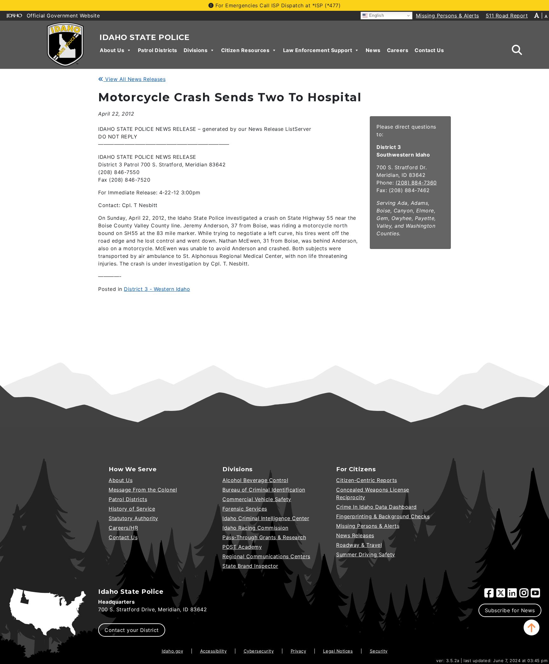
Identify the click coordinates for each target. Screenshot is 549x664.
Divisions (196, 50)
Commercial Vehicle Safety (256, 499)
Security (379, 651)
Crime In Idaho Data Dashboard (376, 507)
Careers (398, 50)
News (373, 50)
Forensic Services (244, 509)
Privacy (298, 651)
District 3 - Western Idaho (157, 289)
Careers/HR (123, 528)
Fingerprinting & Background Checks (383, 516)
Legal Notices (338, 651)
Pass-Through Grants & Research (264, 537)
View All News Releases (135, 79)
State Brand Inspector (250, 566)
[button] (531, 627)
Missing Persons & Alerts (367, 526)
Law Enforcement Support (317, 50)
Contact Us (429, 50)
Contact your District (132, 630)
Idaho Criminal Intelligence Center (265, 518)
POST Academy (242, 547)
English (376, 15)
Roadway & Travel (359, 545)
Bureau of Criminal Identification (263, 489)
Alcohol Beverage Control (255, 480)
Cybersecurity (259, 651)
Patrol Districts (157, 50)
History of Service (132, 509)
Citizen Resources (245, 50)
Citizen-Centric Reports (366, 480)
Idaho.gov (172, 651)
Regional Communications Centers (266, 556)
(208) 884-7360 (416, 182)
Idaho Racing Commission (255, 528)
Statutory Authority (133, 518)
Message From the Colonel (143, 489)
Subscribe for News (510, 610)
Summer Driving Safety (365, 554)
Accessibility (213, 651)
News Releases (355, 535)
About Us (112, 50)
